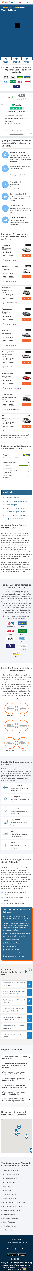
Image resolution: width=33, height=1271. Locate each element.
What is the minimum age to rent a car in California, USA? (14, 993)
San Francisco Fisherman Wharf (13, 1206)
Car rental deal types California (16, 512)
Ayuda (12, 1249)
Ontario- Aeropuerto (9, 1222)
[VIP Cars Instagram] (21, 1259)
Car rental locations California (15, 508)
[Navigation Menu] (31, 2)
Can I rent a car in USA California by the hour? (14, 1027)
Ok (24, 1269)
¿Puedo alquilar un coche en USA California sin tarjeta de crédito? (13, 1100)
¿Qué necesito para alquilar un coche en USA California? (14, 1080)
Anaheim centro (8, 1230)
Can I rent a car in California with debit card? (14, 1001)
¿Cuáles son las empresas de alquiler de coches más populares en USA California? (14, 1065)
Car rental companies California (16, 501)
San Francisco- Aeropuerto (11, 1174)
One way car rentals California (16, 515)
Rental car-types (11, 505)
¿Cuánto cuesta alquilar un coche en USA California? (14, 1057)
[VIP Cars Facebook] (12, 1259)
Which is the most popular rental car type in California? (14, 1010)
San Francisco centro (9, 1182)
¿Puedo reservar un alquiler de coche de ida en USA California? (14, 1093)
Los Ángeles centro (9, 1214)
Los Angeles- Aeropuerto (10, 1170)
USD (26, 2)
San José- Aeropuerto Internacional (14, 1202)
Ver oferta (26, 255)
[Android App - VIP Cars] (11, 1254)
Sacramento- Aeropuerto (10, 1218)
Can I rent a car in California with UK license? (14, 984)
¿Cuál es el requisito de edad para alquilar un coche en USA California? (14, 1086)
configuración (17, 1269)
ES (22, 2)
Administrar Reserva (21, 1249)
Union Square (7, 1186)
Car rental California (12, 498)
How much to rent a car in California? (12, 1035)
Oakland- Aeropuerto (9, 1198)
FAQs (8, 1249)
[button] (17, 1134)
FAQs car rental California (14, 519)
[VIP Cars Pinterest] (18, 1259)
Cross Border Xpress (9, 1194)
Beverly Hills (7, 1190)
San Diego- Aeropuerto (10, 1178)
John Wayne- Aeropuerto (10, 1226)
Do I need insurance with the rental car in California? (12, 1018)
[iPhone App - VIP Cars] (21, 1254)
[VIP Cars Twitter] (15, 1259)
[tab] (16, 984)
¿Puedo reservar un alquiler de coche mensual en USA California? (14, 1073)
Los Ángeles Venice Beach (11, 1210)
